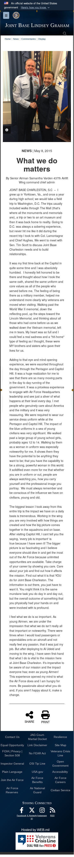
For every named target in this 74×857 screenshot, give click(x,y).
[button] (35, 7)
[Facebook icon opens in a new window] (21, 811)
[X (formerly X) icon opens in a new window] (32, 811)
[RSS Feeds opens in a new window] (52, 811)
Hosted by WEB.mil (35, 830)
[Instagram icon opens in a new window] (42, 811)
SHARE (29, 721)
